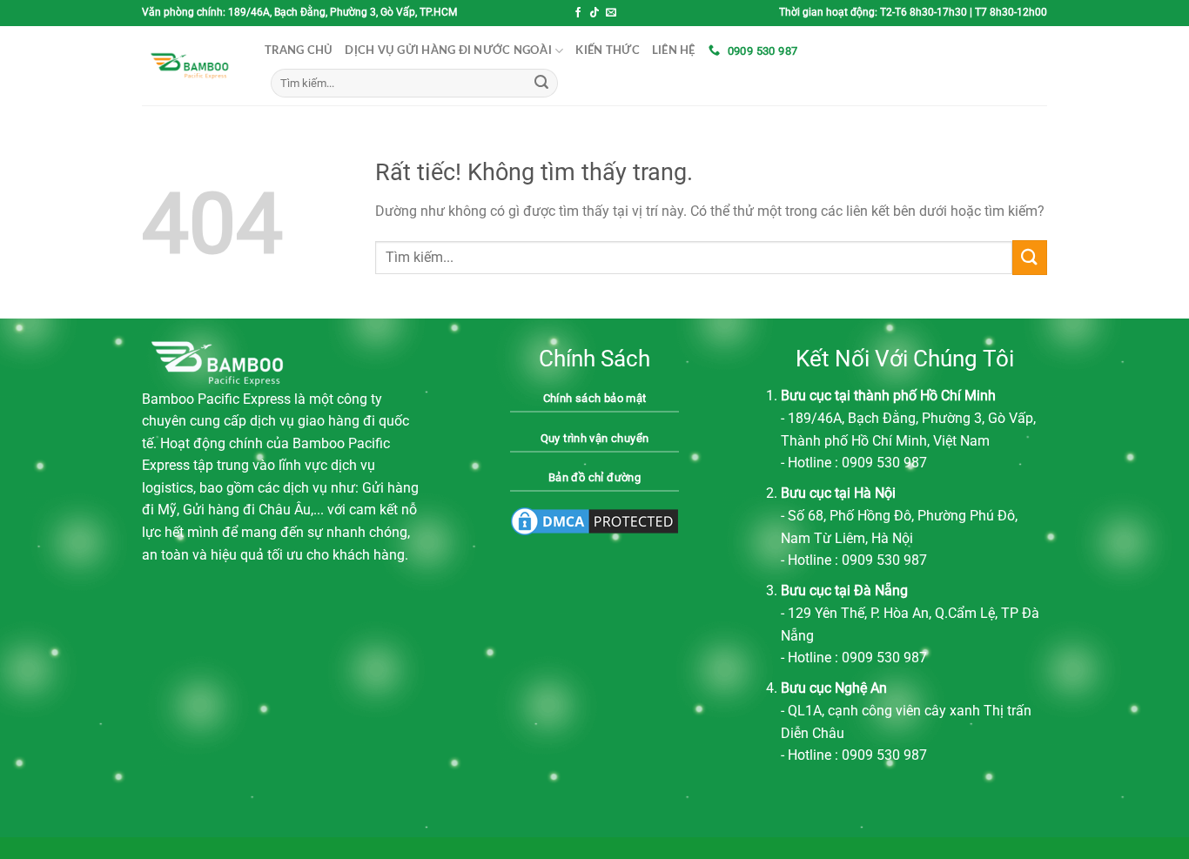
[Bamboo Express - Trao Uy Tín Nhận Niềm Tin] (190, 65)
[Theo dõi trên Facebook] (578, 13)
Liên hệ (673, 50)
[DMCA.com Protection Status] (594, 520)
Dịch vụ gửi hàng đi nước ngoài (448, 50)
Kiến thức (607, 50)
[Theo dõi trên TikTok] (594, 13)
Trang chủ (299, 50)
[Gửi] (541, 83)
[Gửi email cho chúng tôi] (611, 13)
